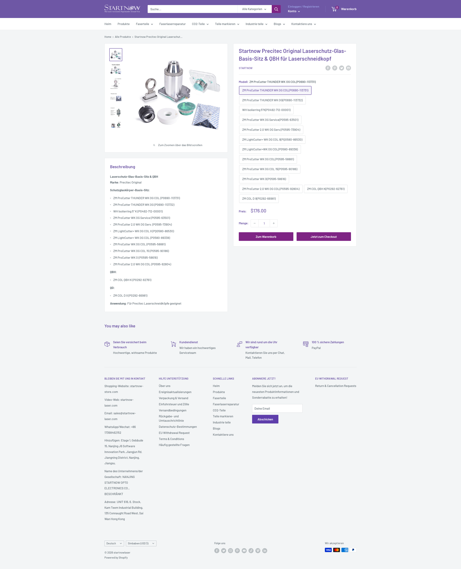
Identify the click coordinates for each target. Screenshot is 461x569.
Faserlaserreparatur (172, 24)
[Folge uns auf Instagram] (230, 550)
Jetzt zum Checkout (324, 236)
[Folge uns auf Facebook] (216, 550)
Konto (292, 11)
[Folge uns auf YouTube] (244, 550)
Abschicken (265, 419)
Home (107, 36)
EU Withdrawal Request (174, 432)
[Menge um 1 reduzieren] (254, 223)
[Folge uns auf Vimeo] (257, 550)
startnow (245, 68)
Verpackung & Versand (173, 398)
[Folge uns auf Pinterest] (237, 550)
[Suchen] (276, 9)
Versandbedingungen (172, 410)
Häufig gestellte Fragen (174, 444)
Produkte (124, 24)
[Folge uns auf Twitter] (223, 550)
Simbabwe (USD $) (138, 543)
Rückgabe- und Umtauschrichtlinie (171, 418)
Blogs (277, 24)
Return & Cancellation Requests (335, 385)
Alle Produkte (123, 36)
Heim (107, 24)
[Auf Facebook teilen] (327, 68)
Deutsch (111, 543)
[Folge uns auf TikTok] (251, 550)
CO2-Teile (198, 24)
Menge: (244, 223)
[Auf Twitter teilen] (341, 68)
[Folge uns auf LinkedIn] (264, 550)
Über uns (164, 385)
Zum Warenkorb (266, 236)
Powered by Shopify (116, 557)
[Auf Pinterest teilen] (334, 68)
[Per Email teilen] (348, 68)
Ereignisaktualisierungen (175, 392)
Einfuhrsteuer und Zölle (174, 404)
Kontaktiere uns (301, 24)
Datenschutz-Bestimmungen (178, 426)
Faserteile (142, 24)
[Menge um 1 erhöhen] (274, 223)
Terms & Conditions (171, 439)
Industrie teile (254, 24)
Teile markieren (225, 24)
